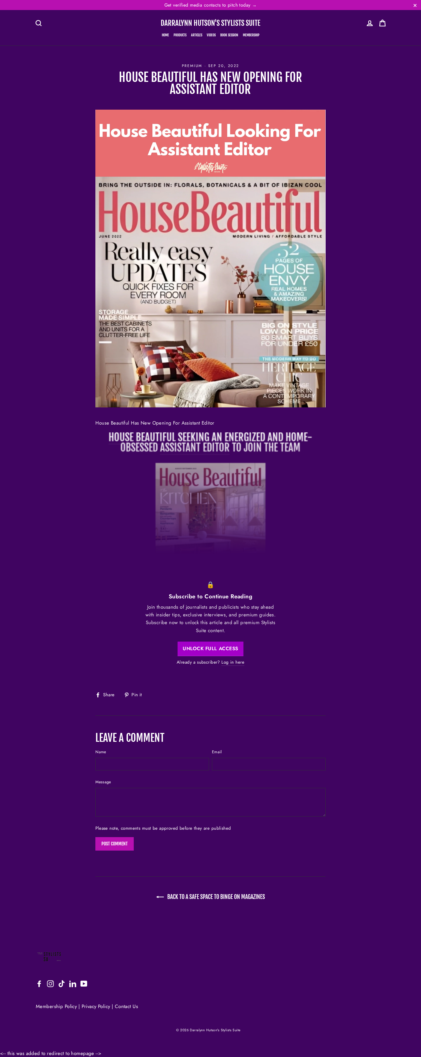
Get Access (210, 552)
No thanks (210, 568)
